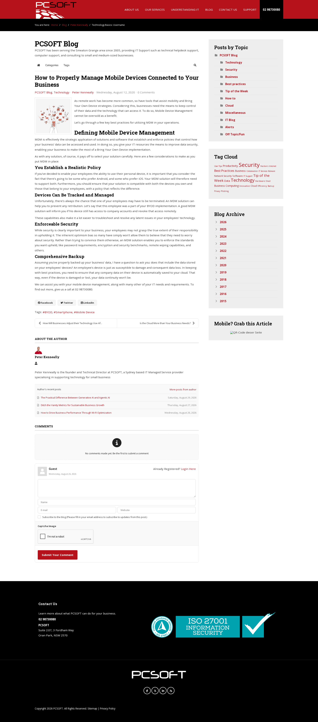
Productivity (230, 166)
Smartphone (64, 312)
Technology (61, 92)
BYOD (48, 312)
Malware (271, 171)
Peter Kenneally (83, 92)
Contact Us (228, 9)
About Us (132, 9)
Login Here (188, 469)
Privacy (217, 191)
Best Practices (224, 170)
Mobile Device (85, 312)
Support (250, 9)
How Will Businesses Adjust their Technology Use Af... (72, 323)
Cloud (229, 105)
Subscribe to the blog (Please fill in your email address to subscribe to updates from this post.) (94, 517)
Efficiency (262, 186)
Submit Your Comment (57, 555)
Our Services (155, 9)
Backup (271, 186)
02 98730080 (271, 9)
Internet (272, 166)
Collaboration (252, 171)
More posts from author (183, 389)
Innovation (244, 186)
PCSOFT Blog (43, 92)
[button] (195, 65)
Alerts (229, 127)
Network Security (223, 176)
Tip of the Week (236, 91)
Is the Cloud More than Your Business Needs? (165, 323)
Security (231, 69)
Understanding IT (185, 9)
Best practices (235, 84)
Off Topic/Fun (235, 134)
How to (230, 98)
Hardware (260, 181)
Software (237, 176)
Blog (209, 9)
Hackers (264, 166)
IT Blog (230, 120)
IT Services (263, 171)
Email (268, 181)
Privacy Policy (107, 708)
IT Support (247, 176)
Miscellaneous (235, 113)
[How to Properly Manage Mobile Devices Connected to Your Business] (53, 115)
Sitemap (92, 708)
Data (227, 180)
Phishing (225, 191)
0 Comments (146, 92)
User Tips (218, 166)
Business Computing (226, 185)
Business (231, 77)
